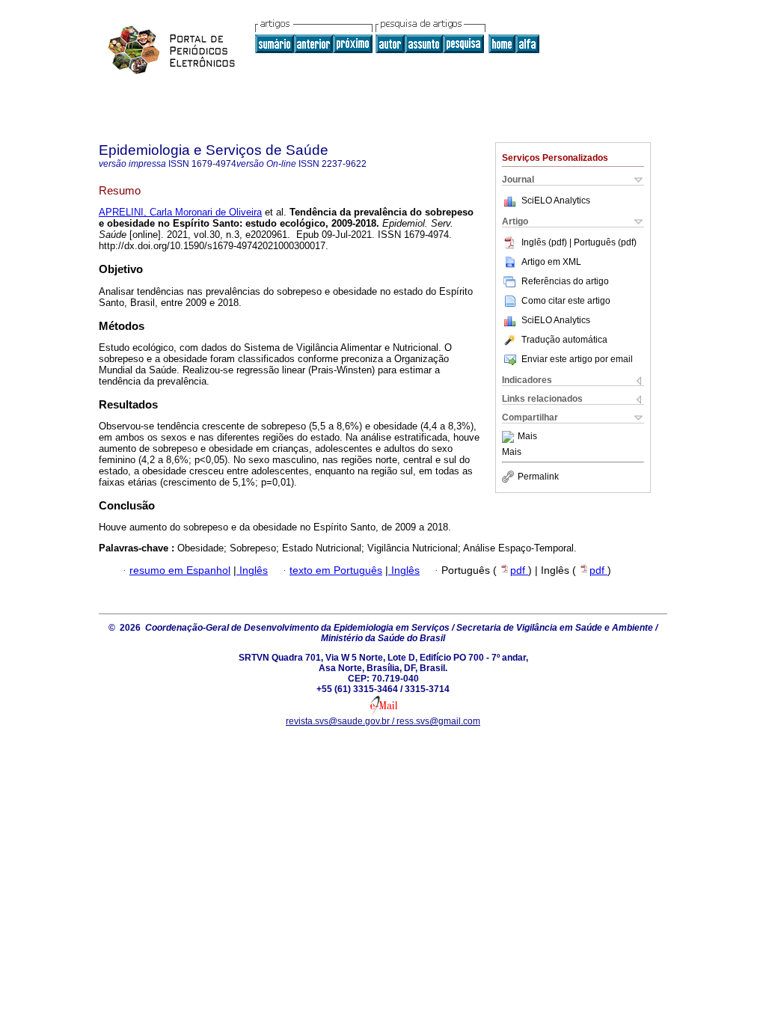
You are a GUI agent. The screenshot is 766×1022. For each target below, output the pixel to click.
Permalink (538, 476)
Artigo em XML (551, 262)
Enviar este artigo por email (577, 359)
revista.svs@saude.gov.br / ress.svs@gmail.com (383, 721)
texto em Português (335, 570)
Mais (527, 437)
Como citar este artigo (565, 301)
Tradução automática (564, 339)
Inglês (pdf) (545, 242)
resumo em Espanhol (179, 570)
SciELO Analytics (555, 200)
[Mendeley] (510, 437)
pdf (519, 570)
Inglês (252, 570)
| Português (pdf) (603, 242)
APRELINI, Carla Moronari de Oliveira (180, 212)
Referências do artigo (565, 281)
